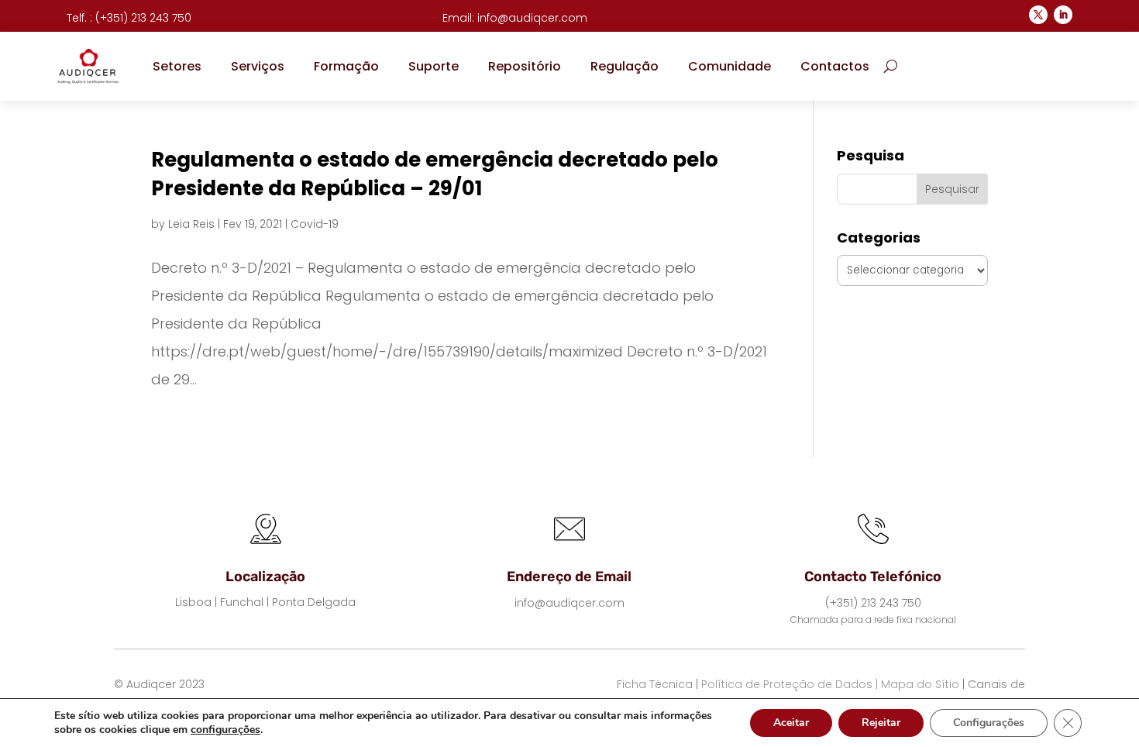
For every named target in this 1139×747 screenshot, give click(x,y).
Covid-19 (315, 224)
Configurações (988, 722)
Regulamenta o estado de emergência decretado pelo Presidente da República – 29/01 (434, 173)
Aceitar (791, 722)
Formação (346, 66)
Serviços (257, 66)
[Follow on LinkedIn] (1063, 14)
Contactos (834, 66)
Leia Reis (191, 224)
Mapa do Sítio (920, 684)
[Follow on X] (1038, 14)
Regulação (624, 66)
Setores (177, 66)
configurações (225, 730)
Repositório (524, 66)
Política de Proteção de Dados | (789, 684)
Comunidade (729, 66)
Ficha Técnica (655, 684)
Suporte (433, 66)
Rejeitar (881, 722)
